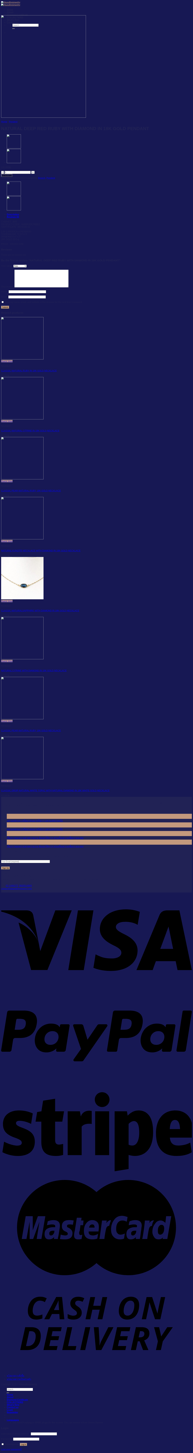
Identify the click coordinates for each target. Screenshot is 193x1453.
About (10, 12)
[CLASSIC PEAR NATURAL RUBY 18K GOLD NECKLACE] (22, 478)
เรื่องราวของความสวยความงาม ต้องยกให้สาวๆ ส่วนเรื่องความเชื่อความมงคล (45, 838)
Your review (7, 286)
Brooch (41, 178)
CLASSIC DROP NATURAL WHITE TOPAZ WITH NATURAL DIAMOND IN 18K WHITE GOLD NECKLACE (55, 790)
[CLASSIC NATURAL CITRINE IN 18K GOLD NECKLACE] (22, 418)
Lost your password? (11, 1449)
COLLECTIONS (15, 1402)
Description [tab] (13, 214)
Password (7, 1439)
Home (10, 9)
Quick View (7, 361)
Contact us (13, 1407)
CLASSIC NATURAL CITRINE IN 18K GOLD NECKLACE (30, 431)
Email (4, 297)
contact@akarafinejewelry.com (16, 888)
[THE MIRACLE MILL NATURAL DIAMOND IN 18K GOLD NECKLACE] (14, 147)
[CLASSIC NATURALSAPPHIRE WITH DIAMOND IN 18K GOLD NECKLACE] (22, 598)
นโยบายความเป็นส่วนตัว (19, 1379)
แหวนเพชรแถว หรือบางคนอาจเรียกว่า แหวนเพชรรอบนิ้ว (35, 820)
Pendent (13, 122)
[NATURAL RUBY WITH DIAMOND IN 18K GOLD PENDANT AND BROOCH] (14, 162)
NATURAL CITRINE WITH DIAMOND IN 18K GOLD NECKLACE (34, 670)
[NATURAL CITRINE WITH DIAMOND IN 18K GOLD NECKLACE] (22, 658)
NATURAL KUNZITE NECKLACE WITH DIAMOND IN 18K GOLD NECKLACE (41, 550)
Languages (13, 1420)
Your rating (7, 266)
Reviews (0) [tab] (13, 217)
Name (5, 291)
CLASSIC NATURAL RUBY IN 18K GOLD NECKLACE (29, 371)
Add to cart (6, 175)
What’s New (13, 1405)
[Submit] (8, 1392)
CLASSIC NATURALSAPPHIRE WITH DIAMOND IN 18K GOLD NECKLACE (40, 610)
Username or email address (15, 1434)
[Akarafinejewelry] (10, 3)
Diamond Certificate (17, 15)
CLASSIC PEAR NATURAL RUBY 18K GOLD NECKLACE (31, 491)
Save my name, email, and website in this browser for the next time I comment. (43, 302)
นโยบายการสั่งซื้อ (15, 1375)
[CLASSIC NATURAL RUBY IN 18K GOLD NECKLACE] (22, 358)
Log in (23, 1444)
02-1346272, (12, 885)
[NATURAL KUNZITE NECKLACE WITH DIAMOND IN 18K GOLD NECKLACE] (22, 538)
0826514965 (25, 885)
